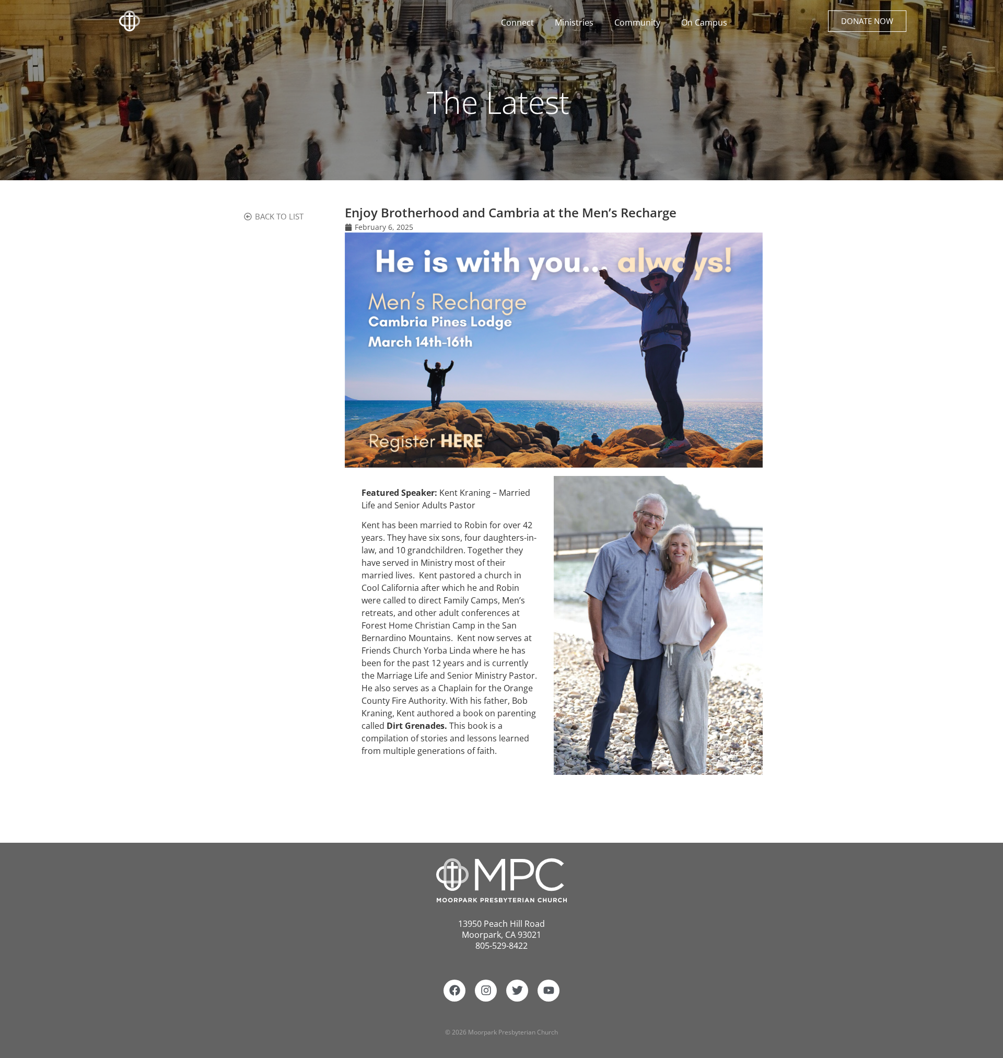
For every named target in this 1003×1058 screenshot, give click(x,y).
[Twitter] (517, 991)
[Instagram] (486, 991)
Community (637, 22)
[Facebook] (454, 991)
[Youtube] (548, 991)
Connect (517, 22)
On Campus (704, 22)
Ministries (574, 22)
